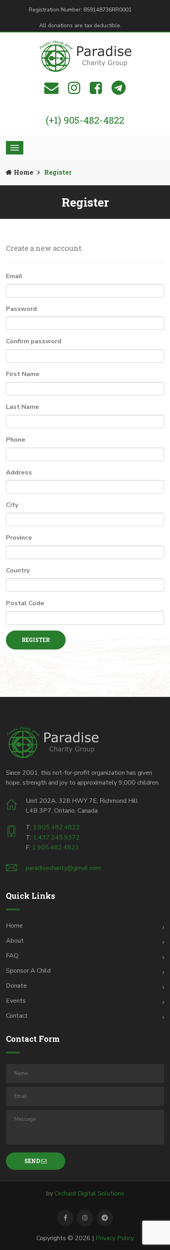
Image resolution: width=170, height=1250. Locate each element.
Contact (17, 1015)
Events (16, 1000)
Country (18, 570)
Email (14, 276)
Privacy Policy (115, 1238)
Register (36, 640)
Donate (16, 985)
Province (19, 537)
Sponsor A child (28, 970)
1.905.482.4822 (56, 827)
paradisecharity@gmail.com (63, 868)
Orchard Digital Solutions (89, 1193)
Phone (15, 439)
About (15, 940)
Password (21, 309)
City (12, 505)
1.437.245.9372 (56, 837)
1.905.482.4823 (55, 847)
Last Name (22, 407)
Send (33, 1161)
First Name (23, 374)
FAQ (12, 955)
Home (23, 172)
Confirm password (33, 341)
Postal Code (25, 603)
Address (19, 472)
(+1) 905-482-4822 (85, 120)
